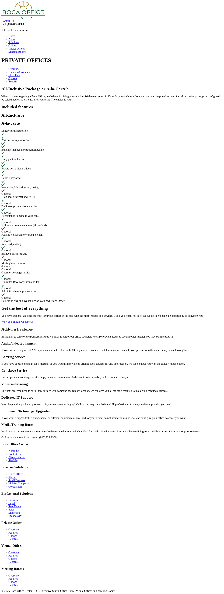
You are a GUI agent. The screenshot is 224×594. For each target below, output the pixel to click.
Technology (15, 515)
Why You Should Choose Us (17, 321)
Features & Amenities (20, 72)
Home (11, 35)
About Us (13, 450)
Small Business (16, 480)
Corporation (15, 486)
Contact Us (7, 20)
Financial (13, 500)
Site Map (13, 460)
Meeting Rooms (17, 51)
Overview (13, 68)
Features (13, 532)
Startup (12, 477)
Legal (11, 503)
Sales (11, 509)
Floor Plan (14, 75)
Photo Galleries (16, 457)
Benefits (13, 81)
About (11, 39)
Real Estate (14, 506)
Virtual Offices (16, 48)
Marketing (14, 512)
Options (12, 78)
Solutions (13, 42)
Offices (12, 45)
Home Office (15, 474)
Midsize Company (18, 483)
